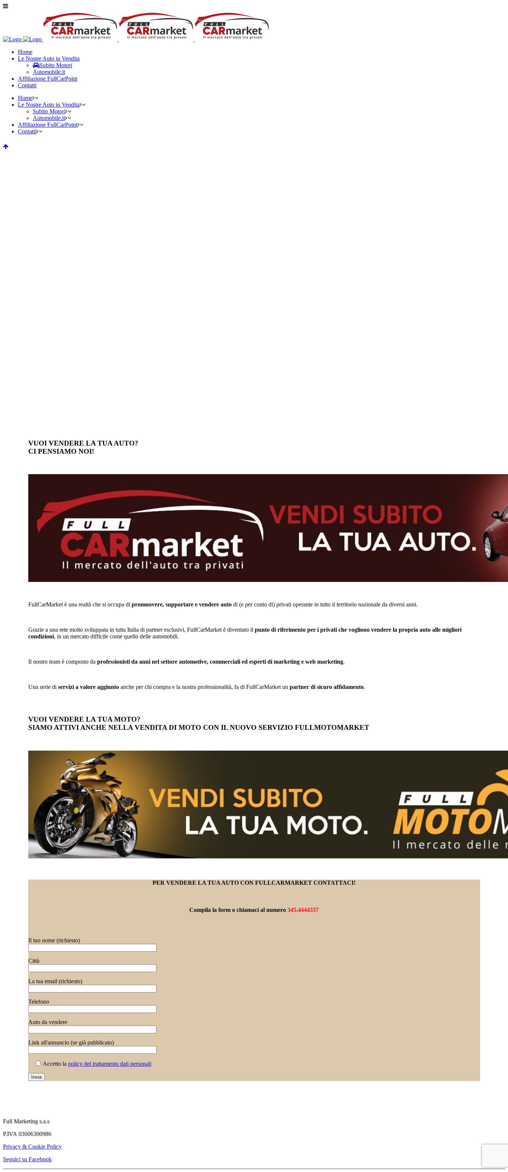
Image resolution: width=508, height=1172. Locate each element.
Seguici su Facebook (27, 1159)
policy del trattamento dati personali (109, 1064)
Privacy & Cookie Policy (32, 1146)
